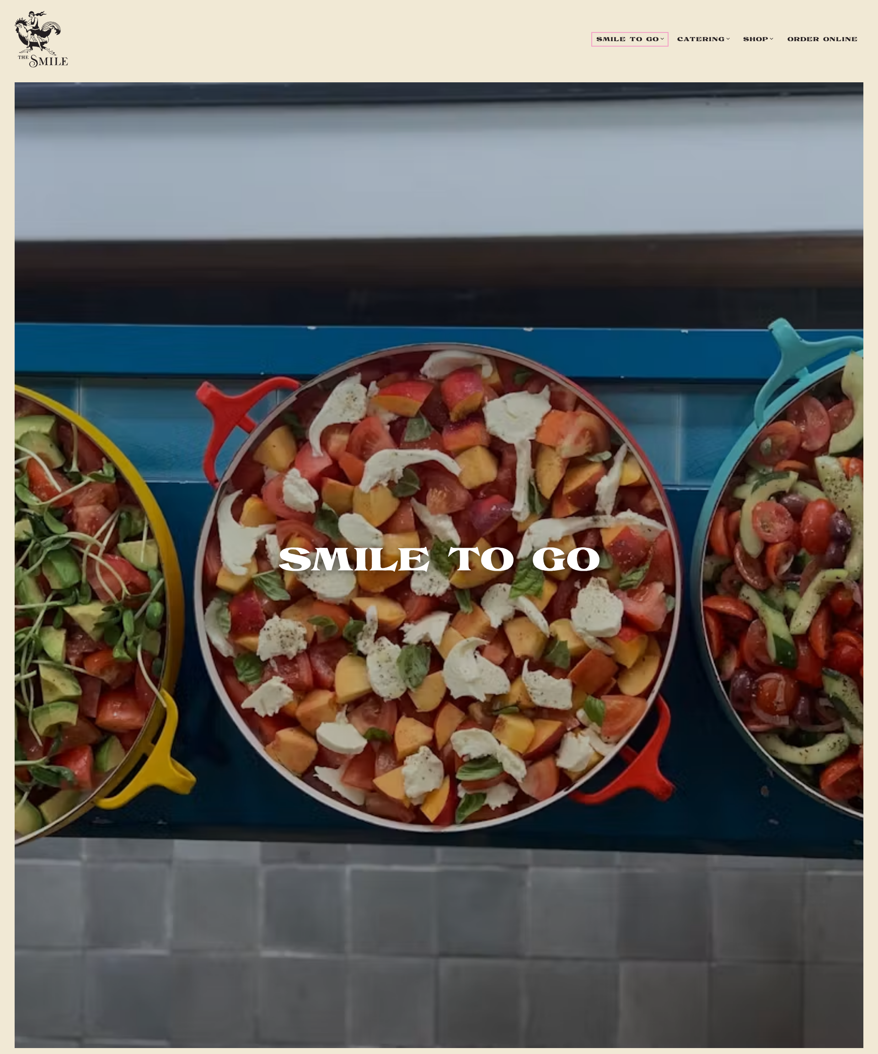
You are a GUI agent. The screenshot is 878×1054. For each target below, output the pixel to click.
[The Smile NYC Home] (41, 39)
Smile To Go (632, 39)
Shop (760, 39)
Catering (705, 39)
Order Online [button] (822, 40)
